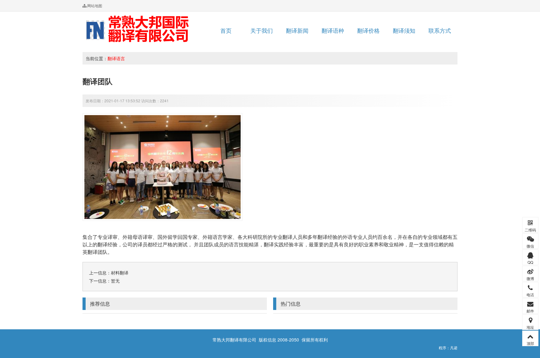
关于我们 (261, 30)
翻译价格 (368, 30)
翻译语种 (333, 30)
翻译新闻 (297, 30)
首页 (226, 30)
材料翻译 (119, 272)
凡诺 (454, 347)
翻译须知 (404, 30)
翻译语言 (116, 58)
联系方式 (439, 30)
